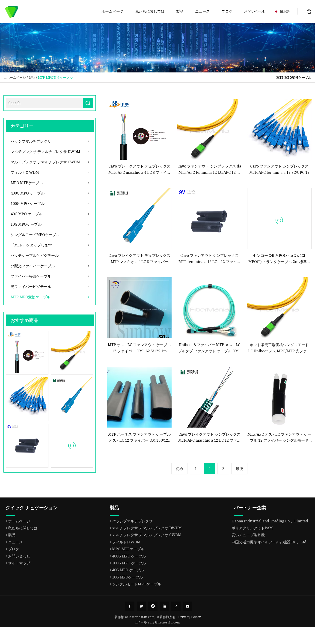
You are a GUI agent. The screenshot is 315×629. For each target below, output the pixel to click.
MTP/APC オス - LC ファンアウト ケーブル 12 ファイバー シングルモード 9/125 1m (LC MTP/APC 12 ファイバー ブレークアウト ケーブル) (279, 437)
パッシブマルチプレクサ (31, 141)
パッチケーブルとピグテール (35, 255)
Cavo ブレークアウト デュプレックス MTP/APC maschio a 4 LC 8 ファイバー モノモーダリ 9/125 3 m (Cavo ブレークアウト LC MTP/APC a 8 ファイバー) (139, 169)
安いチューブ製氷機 (248, 534)
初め (179, 468)
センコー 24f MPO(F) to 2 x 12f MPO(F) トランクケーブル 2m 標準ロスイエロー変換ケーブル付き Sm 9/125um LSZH (279, 259)
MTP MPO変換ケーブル (30, 297)
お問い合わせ (255, 11)
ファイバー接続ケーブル (31, 276)
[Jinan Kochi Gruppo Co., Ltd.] (11, 11)
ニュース (202, 11)
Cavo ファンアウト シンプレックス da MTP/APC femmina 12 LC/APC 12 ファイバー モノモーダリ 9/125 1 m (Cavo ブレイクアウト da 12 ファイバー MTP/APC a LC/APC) (209, 169)
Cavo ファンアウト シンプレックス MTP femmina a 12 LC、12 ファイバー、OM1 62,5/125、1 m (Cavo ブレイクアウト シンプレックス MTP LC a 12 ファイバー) (209, 259)
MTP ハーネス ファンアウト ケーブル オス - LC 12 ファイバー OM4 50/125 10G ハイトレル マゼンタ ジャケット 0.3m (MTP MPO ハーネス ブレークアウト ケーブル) (139, 437)
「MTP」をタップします (31, 245)
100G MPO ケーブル (28, 203)
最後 (239, 468)
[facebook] (129, 606)
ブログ (226, 11)
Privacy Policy (189, 617)
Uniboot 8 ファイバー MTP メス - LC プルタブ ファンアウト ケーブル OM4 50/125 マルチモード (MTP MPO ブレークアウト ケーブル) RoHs (209, 348)
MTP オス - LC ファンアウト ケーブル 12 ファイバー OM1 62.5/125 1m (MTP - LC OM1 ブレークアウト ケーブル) (139, 348)
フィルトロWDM (25, 172)
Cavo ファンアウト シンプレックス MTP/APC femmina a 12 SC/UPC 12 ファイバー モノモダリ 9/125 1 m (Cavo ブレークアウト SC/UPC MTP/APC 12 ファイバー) (279, 169)
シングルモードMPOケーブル (35, 234)
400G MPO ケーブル (28, 193)
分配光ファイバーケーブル (33, 265)
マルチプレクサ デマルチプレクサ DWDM (45, 151)
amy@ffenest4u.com (164, 622)
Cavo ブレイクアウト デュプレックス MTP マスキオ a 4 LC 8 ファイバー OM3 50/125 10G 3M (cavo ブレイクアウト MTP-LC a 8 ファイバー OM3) (139, 259)
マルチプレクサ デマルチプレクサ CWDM (45, 162)
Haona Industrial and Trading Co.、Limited (270, 521)
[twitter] (141, 606)
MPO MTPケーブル (27, 182)
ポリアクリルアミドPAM (252, 527)
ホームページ (112, 11)
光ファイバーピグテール (31, 286)
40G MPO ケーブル (26, 213)
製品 (180, 11)
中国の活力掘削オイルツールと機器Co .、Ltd (269, 542)
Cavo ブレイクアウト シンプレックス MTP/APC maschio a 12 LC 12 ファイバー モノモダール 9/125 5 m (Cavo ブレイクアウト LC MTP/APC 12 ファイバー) (209, 437)
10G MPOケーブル (26, 224)
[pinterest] (153, 606)
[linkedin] (164, 606)
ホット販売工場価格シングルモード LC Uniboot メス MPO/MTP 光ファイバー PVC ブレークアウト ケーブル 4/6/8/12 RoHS (279, 348)
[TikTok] (176, 606)
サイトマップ (19, 563)
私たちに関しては (150, 11)
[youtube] (187, 606)
